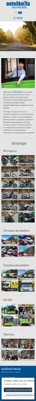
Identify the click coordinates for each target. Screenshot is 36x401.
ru (20, 12)
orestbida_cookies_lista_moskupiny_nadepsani (19, 395)
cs (16, 12)
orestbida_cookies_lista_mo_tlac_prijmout (19, 390)
